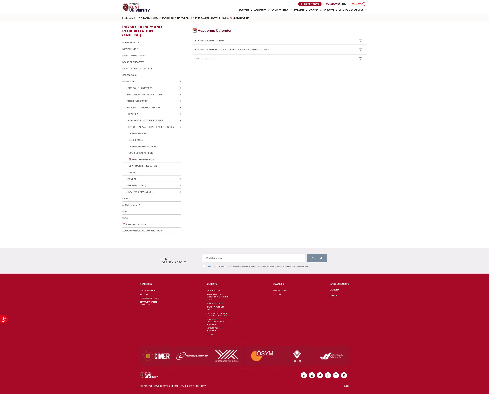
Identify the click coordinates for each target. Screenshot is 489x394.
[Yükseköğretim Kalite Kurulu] (332, 356)
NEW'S (333, 295)
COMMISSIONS (129, 75)
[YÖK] (227, 356)
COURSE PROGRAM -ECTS (141, 153)
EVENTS (132, 172)
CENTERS (313, 10)
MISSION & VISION (130, 49)
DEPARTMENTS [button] (129, 81)
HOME (124, 18)
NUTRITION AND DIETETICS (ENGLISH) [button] (144, 94)
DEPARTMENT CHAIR (138, 133)
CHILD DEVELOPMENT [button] (137, 101)
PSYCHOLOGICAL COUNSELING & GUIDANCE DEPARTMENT (216, 321)
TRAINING (210, 334)
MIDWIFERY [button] (132, 114)
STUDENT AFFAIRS (213, 291)
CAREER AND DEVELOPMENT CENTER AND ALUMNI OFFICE (217, 314)
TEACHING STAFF (137, 140)
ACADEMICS (260, 10)
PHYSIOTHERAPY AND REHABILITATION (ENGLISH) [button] (150, 127)
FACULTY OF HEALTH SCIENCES (162, 18)
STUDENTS (328, 10)
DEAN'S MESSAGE (130, 42)
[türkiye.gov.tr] (192, 356)
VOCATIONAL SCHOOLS (149, 291)
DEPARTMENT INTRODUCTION (143, 166)
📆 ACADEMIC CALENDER (239, 18)
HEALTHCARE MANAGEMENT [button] (140, 192)
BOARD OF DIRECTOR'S (133, 62)
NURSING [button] (131, 179)
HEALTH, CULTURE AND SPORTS (215, 308)
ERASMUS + (278, 284)
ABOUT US (244, 10)
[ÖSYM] (262, 356)
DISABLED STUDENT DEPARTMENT (214, 329)
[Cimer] (157, 356)
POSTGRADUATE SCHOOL (149, 298)
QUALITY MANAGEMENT (351, 10)
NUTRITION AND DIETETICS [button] (139, 88)
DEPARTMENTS (182, 18)
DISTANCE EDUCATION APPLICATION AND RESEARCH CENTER (217, 296)
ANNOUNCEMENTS (131, 204)
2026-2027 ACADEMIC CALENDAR (209, 40)
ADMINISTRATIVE (280, 10)
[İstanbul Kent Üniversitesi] (136, 7)
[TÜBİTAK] (297, 356)
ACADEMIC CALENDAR (204, 58)
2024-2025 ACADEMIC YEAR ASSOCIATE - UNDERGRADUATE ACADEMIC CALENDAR (232, 49)
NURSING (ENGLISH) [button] (136, 185)
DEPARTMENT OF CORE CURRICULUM (148, 303)
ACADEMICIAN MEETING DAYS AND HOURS (142, 230)
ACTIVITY (334, 289)
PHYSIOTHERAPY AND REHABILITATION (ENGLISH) (209, 18)
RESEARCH (299, 10)
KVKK (209, 266)
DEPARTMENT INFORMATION (142, 146)
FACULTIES (145, 18)
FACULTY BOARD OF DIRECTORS (137, 68)
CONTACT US (277, 294)
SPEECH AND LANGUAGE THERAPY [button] (143, 107)
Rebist (346, 386)
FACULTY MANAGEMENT (133, 55)
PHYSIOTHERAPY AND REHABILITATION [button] (145, 120)
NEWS (125, 211)
